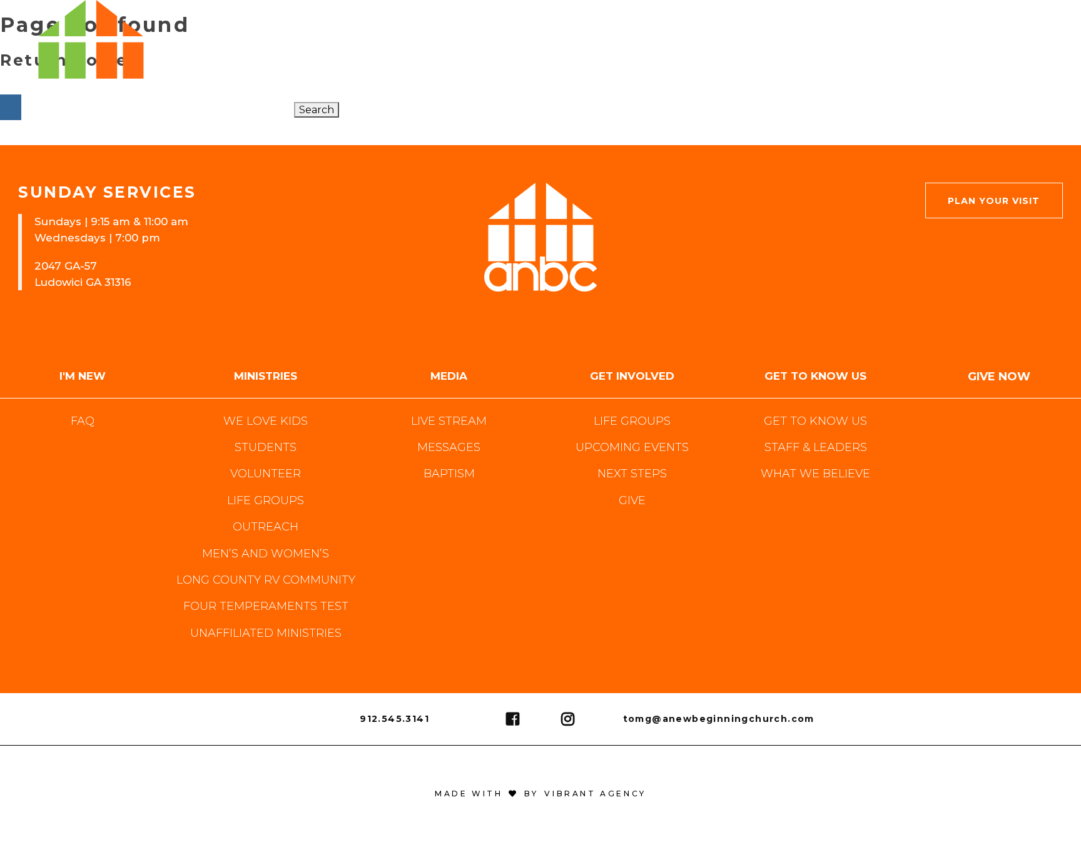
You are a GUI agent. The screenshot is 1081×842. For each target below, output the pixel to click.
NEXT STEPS (632, 473)
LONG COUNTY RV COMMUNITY (265, 580)
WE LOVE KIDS (265, 421)
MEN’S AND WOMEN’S (265, 553)
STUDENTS (266, 447)
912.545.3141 (394, 718)
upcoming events (632, 447)
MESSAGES (448, 447)
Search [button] (316, 110)
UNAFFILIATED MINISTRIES (266, 633)
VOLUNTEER (265, 473)
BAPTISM (449, 473)
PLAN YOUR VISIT (994, 200)
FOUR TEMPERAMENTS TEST (265, 606)
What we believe (815, 473)
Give (632, 500)
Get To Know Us (815, 421)
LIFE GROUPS (265, 500)
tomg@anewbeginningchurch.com (719, 718)
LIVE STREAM (449, 421)
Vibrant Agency (592, 793)
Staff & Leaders (815, 447)
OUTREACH (265, 527)
